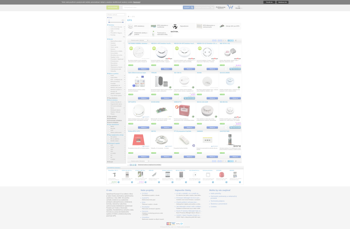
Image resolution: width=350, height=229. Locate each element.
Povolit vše (269, 2)
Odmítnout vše (282, 2)
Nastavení (136, 2)
